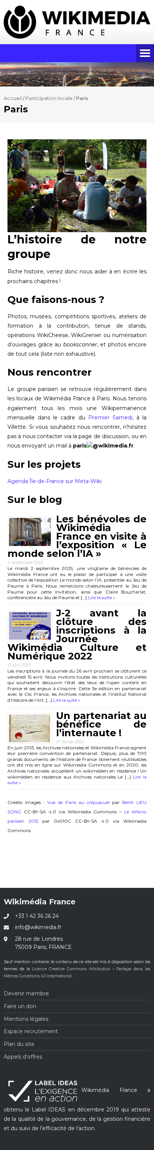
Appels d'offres (23, 1056)
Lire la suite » (101, 597)
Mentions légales (26, 1019)
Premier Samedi (110, 417)
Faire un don (20, 1006)
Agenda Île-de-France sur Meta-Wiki (54, 481)
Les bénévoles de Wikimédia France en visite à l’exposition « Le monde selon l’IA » (77, 536)
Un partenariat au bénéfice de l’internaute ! (101, 724)
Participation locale (49, 98)
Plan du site (19, 1044)
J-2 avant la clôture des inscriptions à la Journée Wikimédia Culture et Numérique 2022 (77, 634)
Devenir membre (26, 993)
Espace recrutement (31, 1031)
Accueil (13, 98)
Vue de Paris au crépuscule (78, 802)
